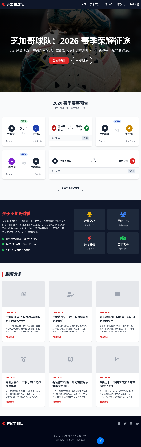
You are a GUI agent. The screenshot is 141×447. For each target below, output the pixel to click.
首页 (84, 4)
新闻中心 (121, 4)
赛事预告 (94, 4)
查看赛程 (60, 60)
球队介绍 (108, 4)
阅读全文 (10, 336)
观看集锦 (83, 60)
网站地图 (81, 440)
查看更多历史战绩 (70, 187)
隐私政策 (60, 440)
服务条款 (70, 440)
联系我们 (134, 4)
